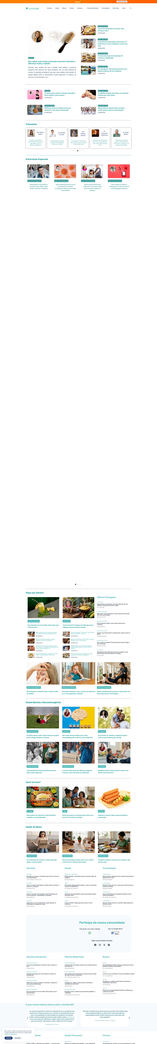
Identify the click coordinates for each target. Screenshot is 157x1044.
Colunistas (31, 58)
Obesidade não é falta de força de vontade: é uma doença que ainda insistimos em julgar (112, 652)
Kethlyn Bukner (68, 986)
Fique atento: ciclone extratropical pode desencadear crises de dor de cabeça (81, 647)
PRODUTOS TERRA (122, 1)
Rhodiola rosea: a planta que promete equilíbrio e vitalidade (80, 992)
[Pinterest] (109, 945)
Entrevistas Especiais (37, 159)
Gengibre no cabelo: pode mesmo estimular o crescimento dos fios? (79, 983)
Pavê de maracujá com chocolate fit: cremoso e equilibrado (41, 974)
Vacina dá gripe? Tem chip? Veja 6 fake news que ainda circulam (82, 633)
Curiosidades (105, 8)
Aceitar (8, 1038)
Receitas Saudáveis (103, 26)
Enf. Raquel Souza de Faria (71, 888)
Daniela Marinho (101, 626)
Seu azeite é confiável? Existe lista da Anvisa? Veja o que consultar (113, 643)
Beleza (64, 8)
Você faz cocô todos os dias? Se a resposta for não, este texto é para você (78, 142)
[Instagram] (100, 945)
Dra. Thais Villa (100, 607)
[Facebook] (95, 945)
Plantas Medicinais (92, 8)
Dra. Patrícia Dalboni (108, 968)
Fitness (72, 8)
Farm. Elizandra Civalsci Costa (34, 879)
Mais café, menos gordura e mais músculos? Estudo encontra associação (113, 614)
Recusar (17, 1038)
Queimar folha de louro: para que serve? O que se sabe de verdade (118, 885)
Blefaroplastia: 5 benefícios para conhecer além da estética (80, 876)
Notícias (49, 8)
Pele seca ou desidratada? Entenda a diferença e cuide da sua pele (118, 990)
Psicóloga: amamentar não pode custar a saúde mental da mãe (57, 142)
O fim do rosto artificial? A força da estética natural (118, 974)
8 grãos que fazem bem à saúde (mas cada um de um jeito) (113, 633)
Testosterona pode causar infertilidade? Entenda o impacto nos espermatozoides (100, 142)
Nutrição (79, 8)
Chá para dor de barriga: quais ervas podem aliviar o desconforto (81, 965)
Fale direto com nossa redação (89, 929)
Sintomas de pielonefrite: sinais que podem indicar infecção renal (80, 894)
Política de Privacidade (10, 1034)
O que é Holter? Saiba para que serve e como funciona (78, 903)
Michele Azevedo (101, 617)
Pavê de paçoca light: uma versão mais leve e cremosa (111, 623)
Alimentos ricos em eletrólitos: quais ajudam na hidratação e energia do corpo (41, 903)
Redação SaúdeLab (102, 636)
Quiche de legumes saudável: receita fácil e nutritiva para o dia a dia (47, 654)
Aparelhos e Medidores (33, 687)
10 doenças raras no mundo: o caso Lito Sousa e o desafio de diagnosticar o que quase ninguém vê (47, 647)
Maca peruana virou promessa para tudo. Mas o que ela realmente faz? (46, 633)
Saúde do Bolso (31, 855)
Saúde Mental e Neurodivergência (43, 702)
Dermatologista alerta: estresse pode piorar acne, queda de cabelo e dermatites (118, 965)
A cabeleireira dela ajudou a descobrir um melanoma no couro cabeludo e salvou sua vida (113, 44)
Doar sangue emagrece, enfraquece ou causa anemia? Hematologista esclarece (92, 186)
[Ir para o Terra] (78, 2)
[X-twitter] (104, 945)
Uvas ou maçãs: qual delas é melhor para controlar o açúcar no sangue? (43, 885)
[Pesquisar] (130, 8)
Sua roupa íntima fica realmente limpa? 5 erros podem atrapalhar (117, 894)
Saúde (57, 8)
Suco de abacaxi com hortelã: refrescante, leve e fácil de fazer (42, 992)
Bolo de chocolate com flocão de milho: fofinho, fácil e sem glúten (82, 639)
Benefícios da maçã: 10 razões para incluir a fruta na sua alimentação (43, 876)
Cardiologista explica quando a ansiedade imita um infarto (35, 142)
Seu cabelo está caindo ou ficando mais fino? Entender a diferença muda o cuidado (51, 62)
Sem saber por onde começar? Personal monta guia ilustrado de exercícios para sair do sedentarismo (121, 143)
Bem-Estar (116, 8)
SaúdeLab (71, 1017)
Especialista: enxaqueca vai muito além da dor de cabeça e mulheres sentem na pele (112, 604)
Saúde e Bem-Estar (102, 39)
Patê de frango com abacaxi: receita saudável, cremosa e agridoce (81, 654)
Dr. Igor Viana (100, 655)
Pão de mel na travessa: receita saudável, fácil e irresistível (45, 639)
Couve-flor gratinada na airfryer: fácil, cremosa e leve (42, 965)
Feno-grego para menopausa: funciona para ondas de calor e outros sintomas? (80, 974)
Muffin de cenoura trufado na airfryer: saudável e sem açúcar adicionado (42, 983)
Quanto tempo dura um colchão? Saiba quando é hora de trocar (118, 903)
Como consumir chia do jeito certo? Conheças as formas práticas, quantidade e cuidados (42, 894)
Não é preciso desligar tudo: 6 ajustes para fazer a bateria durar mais (118, 876)
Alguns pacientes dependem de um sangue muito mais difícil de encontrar (119, 186)
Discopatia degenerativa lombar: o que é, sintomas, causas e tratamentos (81, 885)
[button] (28, 1018)
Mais (123, 8)
